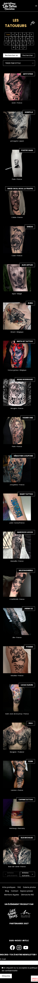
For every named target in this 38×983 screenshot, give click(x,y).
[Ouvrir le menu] (36, 5)
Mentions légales (11, 894)
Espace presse (26, 891)
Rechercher (27, 55)
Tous (8, 34)
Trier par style (13, 63)
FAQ (19, 887)
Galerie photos (29, 887)
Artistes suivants (25, 874)
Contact (14, 891)
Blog (7, 891)
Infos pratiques (8, 887)
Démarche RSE (27, 894)
